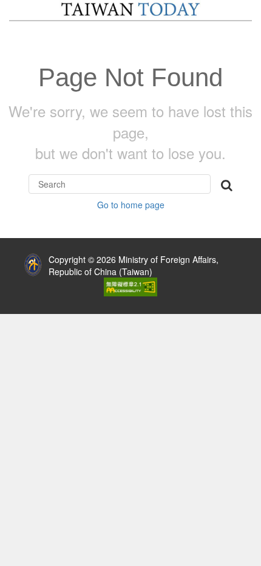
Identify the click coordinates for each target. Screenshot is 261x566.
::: (9, 256)
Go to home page (130, 205)
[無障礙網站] (130, 285)
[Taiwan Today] (130, 9)
